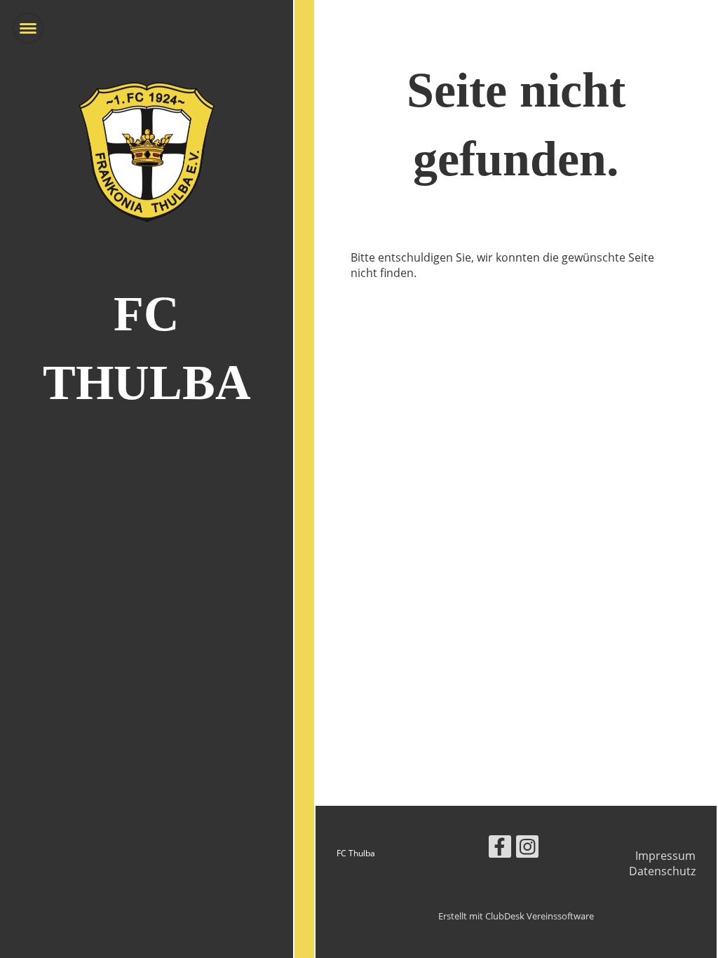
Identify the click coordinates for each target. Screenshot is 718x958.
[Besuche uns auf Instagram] (527, 849)
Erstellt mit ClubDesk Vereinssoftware (516, 916)
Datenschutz (662, 871)
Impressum (665, 855)
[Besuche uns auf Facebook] (500, 849)
